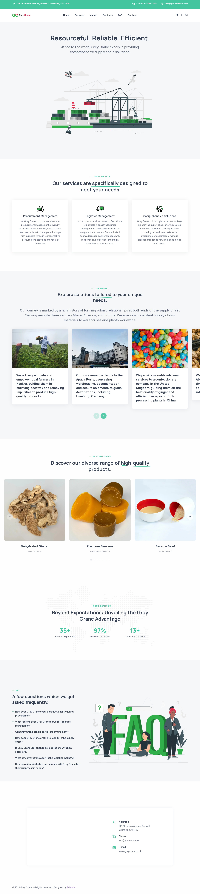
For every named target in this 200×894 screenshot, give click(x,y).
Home (66, 15)
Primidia (71, 887)
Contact (132, 15)
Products (108, 15)
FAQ (120, 15)
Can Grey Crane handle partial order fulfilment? (42, 731)
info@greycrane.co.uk (176, 3)
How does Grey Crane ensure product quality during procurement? (44, 713)
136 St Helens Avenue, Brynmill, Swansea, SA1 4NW (43, 3)
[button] (104, 416)
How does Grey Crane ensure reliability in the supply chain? (44, 739)
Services (79, 15)
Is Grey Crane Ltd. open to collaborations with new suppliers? (43, 749)
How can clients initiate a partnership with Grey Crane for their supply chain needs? (47, 766)
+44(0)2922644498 (146, 3)
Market (93, 15)
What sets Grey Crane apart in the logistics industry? (44, 757)
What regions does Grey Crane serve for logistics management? (43, 723)
